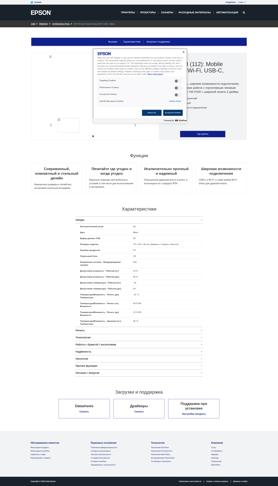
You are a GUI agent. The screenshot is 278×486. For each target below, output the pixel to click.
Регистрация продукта (40, 448)
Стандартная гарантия (100, 458)
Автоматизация (227, 12)
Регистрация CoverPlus (40, 451)
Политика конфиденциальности (104, 448)
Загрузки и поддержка (158, 41)
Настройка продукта (194, 414)
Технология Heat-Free (160, 448)
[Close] (183, 52)
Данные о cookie (240, 481)
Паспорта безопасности (101, 454)
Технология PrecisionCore (161, 451)
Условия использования (101, 451)
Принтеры (128, 12)
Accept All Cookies (173, 113)
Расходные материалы (195, 12)
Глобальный (216, 461)
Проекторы (148, 12)
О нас (240, 2)
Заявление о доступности (190, 481)
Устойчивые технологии (161, 461)
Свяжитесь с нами (38, 454)
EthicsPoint (215, 465)
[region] (140, 86)
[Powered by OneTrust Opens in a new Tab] (175, 121)
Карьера (214, 454)
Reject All (152, 113)
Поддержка (230, 2)
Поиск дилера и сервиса (41, 458)
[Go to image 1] (93, 136)
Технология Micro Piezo (160, 454)
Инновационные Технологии (162, 458)
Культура (215, 458)
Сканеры (167, 12)
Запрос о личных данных (217, 481)
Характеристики (131, 41)
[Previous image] (51, 125)
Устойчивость (216, 451)
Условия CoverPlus (98, 461)
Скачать (84, 411)
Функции (112, 41)
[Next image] (135, 125)
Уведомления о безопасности (103, 465)
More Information (155, 74)
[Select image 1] (68, 125)
